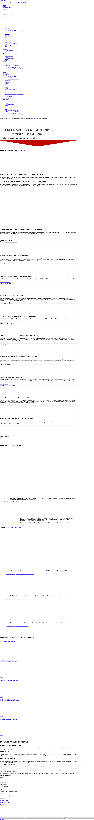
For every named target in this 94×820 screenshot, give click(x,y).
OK (65, 818)
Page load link (3, 816)
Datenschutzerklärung (59, 818)
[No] (67, 818)
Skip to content (3, 0)
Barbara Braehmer (33, 118)
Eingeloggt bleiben (8, 14)
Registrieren (5, 19)
